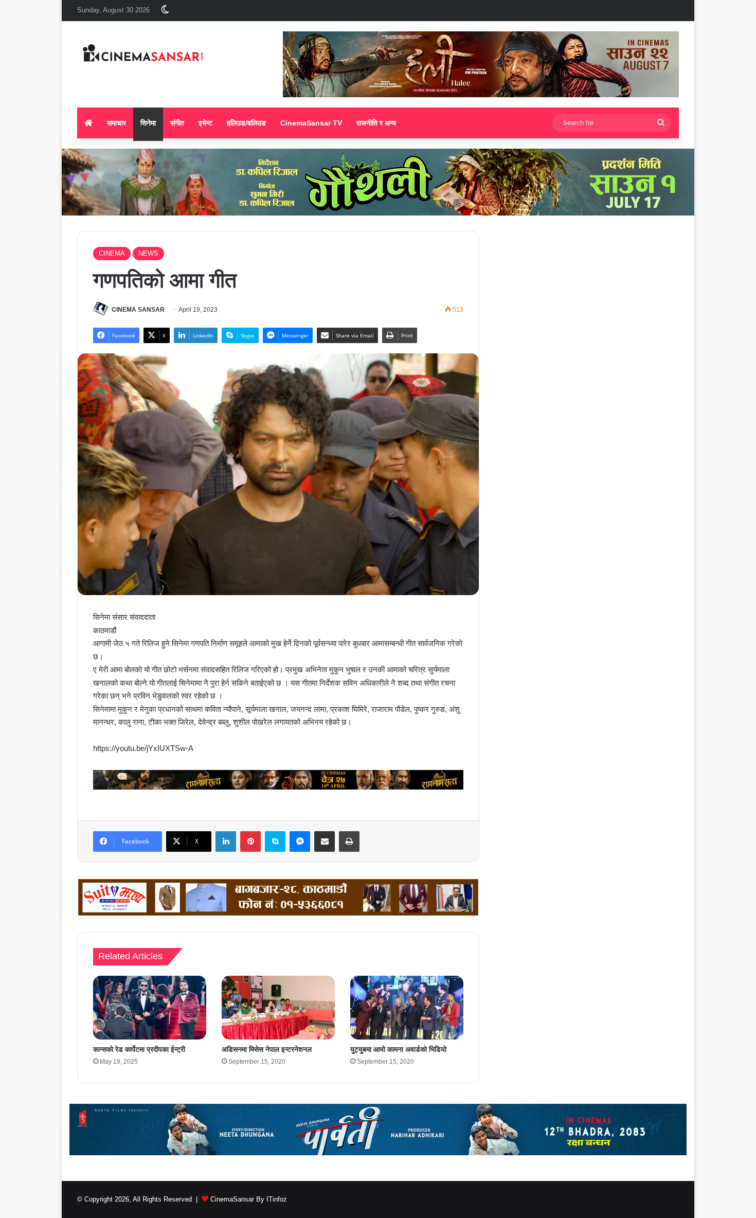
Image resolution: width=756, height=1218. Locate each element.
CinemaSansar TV (311, 123)
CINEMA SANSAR (138, 309)
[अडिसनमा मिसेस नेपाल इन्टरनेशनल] (278, 1008)
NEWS (148, 253)
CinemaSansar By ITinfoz (248, 1199)
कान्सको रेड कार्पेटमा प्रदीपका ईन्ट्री (139, 1049)
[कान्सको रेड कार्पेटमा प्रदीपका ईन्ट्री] (149, 1008)
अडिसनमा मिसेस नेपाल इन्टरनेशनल (267, 1049)
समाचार (116, 123)
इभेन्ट (205, 123)
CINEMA (112, 253)
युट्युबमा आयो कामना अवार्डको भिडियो (398, 1049)
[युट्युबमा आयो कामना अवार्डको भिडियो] (406, 1008)
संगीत (177, 123)
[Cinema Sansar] (143, 54)
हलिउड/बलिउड (246, 123)
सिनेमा (148, 123)
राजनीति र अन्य (376, 123)
